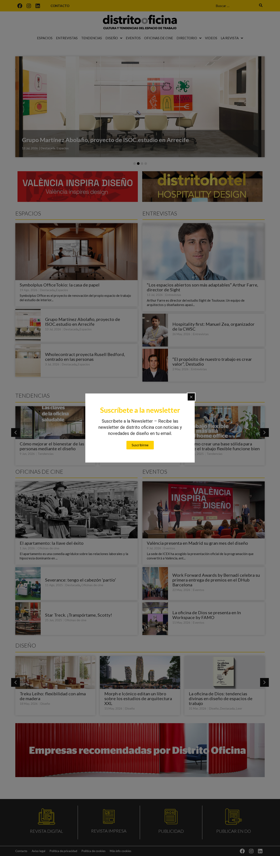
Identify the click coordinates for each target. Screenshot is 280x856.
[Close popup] (191, 396)
